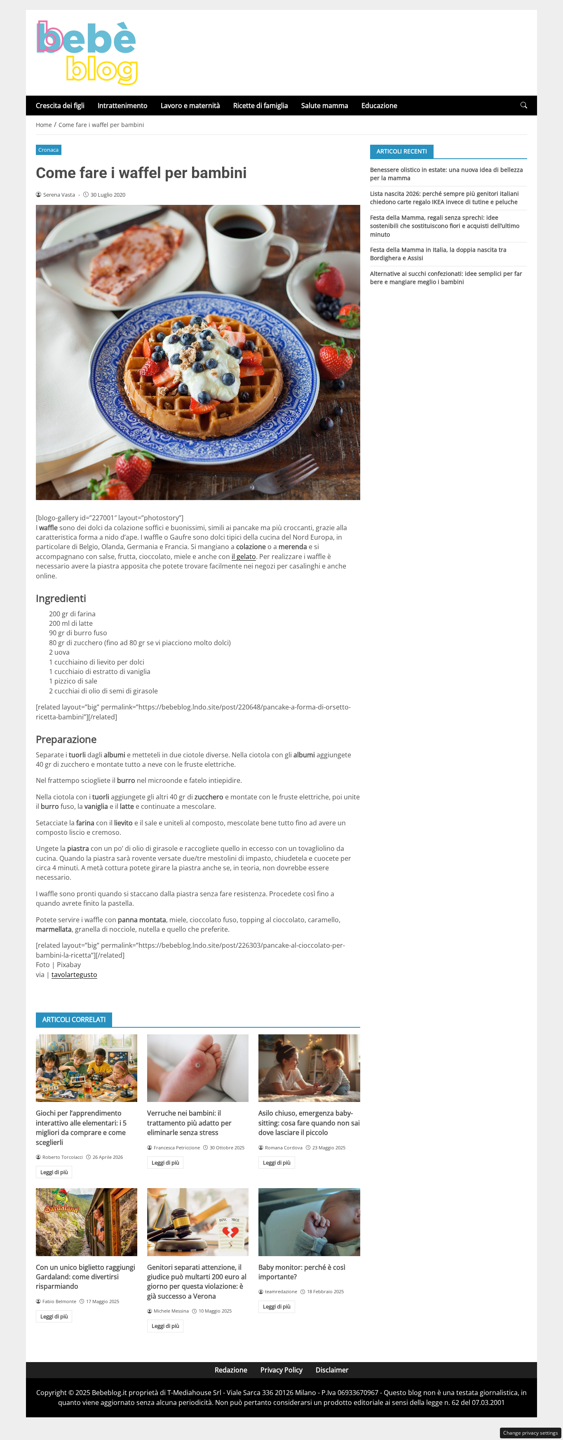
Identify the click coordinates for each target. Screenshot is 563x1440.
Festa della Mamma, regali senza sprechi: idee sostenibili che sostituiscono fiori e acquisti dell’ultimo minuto (444, 225)
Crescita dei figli (60, 105)
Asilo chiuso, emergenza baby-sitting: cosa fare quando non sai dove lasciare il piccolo (309, 1123)
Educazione (379, 105)
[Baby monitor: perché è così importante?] (309, 1222)
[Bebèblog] (87, 51)
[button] (524, 105)
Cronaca (48, 149)
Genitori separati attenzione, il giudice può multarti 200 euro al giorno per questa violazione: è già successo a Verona (196, 1282)
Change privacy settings (530, 1432)
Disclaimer (332, 1369)
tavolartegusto (74, 974)
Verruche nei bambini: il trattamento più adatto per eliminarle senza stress (189, 1123)
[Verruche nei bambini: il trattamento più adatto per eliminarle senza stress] (198, 1068)
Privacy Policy (281, 1369)
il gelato (244, 556)
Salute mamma (324, 105)
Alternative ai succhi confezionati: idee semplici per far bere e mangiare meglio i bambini (446, 278)
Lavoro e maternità (190, 105)
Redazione (231, 1369)
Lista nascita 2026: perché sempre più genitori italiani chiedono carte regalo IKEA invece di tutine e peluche (444, 197)
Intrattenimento (123, 105)
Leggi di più (54, 1172)
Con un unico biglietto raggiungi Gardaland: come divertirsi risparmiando (85, 1277)
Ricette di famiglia (260, 105)
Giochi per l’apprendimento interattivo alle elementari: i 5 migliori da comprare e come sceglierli (81, 1127)
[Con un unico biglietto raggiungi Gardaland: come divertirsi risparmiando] (86, 1222)
